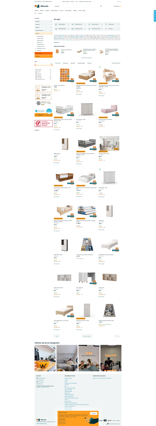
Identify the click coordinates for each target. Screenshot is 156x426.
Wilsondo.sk (40, 382)
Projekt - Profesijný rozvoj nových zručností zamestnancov (77, 404)
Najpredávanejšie (81, 63)
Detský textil (39, 42)
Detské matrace (40, 38)
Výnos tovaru (67, 393)
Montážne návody (68, 409)
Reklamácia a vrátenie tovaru (85, 1)
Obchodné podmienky (69, 394)
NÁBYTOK (38, 21)
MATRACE (37, 24)
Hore (57, 336)
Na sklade (44, 69)
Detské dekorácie (40, 44)
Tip (44, 72)
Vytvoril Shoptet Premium (114, 423)
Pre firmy (66, 384)
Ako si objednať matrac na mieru (71, 398)
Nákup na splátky (68, 407)
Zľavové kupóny (68, 401)
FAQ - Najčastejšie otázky (70, 388)
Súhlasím (94, 413)
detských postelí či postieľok (76, 36)
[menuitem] (37, 10)
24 (119, 336)
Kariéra (66, 399)
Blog (66, 386)
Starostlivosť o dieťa (41, 48)
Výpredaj (44, 75)
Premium (44, 73)
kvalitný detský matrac (59, 37)
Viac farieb (44, 78)
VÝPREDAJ (38, 56)
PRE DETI (37, 33)
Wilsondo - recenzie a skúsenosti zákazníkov (102, 378)
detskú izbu (61, 35)
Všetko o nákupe (65, 1)
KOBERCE (37, 27)
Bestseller (44, 76)
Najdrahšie (73, 63)
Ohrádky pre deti (40, 46)
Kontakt (72, 1)
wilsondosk (40, 383)
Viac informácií (62, 419)
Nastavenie (62, 422)
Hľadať (101, 6)
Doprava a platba (68, 389)
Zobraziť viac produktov (86, 57)
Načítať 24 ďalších (87, 336)
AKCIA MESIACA (39, 53)
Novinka (44, 71)
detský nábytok (110, 35)
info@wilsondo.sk (42, 378)
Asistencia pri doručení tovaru (71, 402)
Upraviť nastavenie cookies (41, 423)
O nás (76, 1)
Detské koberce (40, 40)
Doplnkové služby (68, 391)
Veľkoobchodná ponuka (70, 406)
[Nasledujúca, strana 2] (116, 336)
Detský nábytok (40, 36)
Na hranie (39, 50)
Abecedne (89, 63)
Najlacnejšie (65, 63)
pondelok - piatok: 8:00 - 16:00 (45, 386)
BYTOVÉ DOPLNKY (39, 30)
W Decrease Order (44, 79)
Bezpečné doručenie (69, 396)
